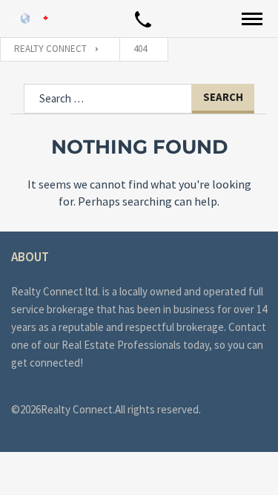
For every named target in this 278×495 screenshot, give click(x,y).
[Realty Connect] (29, 18)
